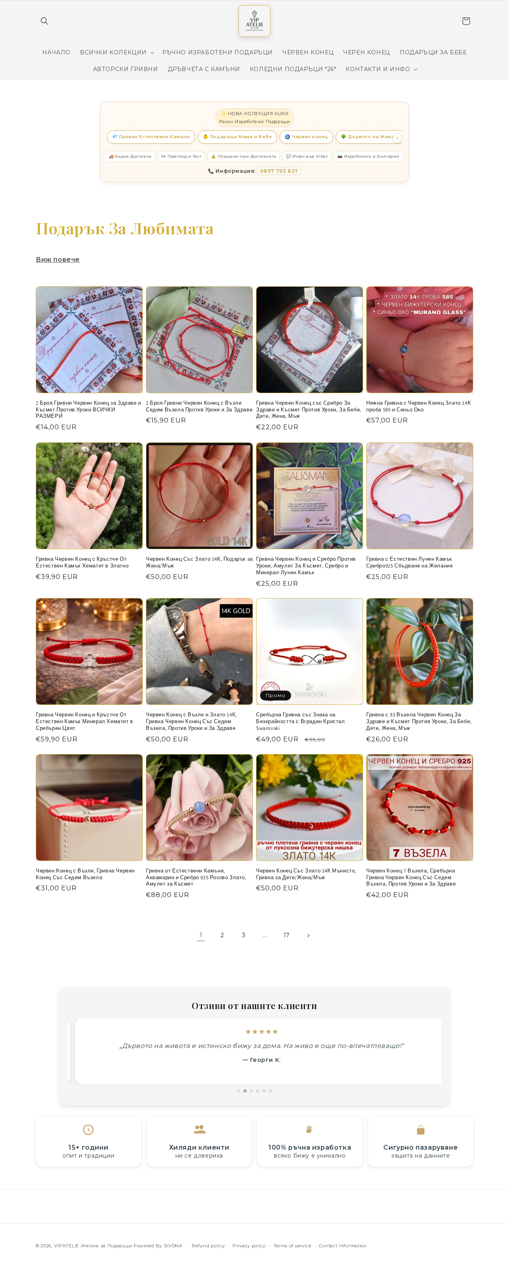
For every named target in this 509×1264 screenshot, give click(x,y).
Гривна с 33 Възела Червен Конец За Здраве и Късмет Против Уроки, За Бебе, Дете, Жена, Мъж (419, 721)
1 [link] (201, 935)
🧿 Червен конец (306, 136)
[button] (44, 21)
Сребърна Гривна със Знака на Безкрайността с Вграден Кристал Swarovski (300, 721)
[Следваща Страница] (308, 935)
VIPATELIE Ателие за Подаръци (93, 1246)
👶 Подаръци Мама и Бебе (237, 136)
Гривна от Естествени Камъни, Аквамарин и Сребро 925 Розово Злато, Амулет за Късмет (196, 878)
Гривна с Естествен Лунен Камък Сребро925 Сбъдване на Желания (409, 562)
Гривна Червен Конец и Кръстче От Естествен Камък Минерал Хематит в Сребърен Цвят (84, 721)
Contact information (343, 1245)
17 (287, 935)
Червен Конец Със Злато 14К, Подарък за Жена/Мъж (199, 562)
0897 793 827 (279, 171)
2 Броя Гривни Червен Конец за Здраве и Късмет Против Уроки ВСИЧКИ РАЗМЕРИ (88, 410)
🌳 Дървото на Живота (370, 136)
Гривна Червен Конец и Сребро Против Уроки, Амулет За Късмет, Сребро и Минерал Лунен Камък (306, 566)
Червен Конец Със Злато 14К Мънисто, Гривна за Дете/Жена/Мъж (306, 874)
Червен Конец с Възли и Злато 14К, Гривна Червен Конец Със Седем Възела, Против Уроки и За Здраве (191, 721)
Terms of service (292, 1245)
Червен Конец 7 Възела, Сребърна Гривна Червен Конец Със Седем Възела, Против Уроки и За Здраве (411, 878)
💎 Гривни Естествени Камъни (151, 136)
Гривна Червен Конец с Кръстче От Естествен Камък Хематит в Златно (82, 562)
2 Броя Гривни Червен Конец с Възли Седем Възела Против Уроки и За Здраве (199, 406)
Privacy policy (249, 1245)
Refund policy (208, 1245)
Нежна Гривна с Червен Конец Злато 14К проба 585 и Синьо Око (418, 406)
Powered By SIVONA (159, 1246)
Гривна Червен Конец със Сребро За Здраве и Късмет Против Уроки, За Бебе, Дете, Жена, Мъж (308, 410)
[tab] (238, 1090)
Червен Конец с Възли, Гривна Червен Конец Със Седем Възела (85, 874)
